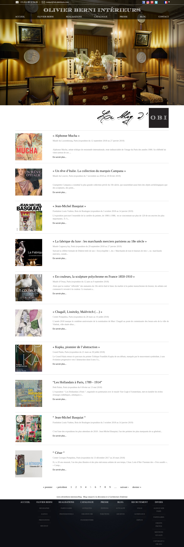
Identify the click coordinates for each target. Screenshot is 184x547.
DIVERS (159, 502)
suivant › (124, 487)
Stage (139, 508)
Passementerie (87, 520)
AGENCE (44, 514)
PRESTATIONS (44, 520)
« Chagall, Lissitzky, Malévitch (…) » (77, 312)
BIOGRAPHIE (44, 508)
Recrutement (139, 502)
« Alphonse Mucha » (66, 135)
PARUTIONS (104, 514)
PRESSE (124, 17)
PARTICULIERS (66, 508)
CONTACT (163, 17)
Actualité (120, 508)
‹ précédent (61, 487)
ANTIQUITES (87, 508)
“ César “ (59, 452)
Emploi (140, 520)
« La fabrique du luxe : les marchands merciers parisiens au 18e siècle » (100, 241)
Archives (120, 514)
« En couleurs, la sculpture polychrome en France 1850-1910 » (94, 276)
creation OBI (87, 514)
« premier (47, 487)
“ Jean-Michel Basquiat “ (69, 417)
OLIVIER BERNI (45, 17)
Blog (143, 17)
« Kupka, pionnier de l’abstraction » (76, 347)
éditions (104, 508)
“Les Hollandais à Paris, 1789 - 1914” (77, 382)
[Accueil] (92, 9)
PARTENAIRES (158, 517)
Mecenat (44, 526)
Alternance (139, 514)
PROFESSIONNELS (67, 514)
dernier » (136, 487)
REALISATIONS (74, 17)
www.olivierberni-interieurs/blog (69, 497)
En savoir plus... (59, 157)
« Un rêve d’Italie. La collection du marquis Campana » (89, 171)
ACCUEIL (20, 17)
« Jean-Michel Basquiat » (69, 206)
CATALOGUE (100, 17)
